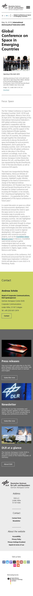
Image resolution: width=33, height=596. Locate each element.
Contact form (16, 518)
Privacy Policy (16, 539)
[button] (16, 74)
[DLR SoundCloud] (18, 566)
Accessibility (16, 536)
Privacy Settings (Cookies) (16, 542)
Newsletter (16, 521)
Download (6, 90)
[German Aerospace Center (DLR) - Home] (13, 7)
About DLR (8, 464)
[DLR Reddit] (17, 563)
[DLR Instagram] (28, 563)
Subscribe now (9, 378)
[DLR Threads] (14, 563)
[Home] (2, 16)
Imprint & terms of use (16, 545)
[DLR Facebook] (4, 563)
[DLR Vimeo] (24, 563)
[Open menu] (28, 6)
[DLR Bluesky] (7, 563)
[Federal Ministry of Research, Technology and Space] (16, 586)
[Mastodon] (11, 563)
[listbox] (7, 15)
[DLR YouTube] (21, 563)
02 (10, 15)
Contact (6, 316)
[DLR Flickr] (14, 566)
